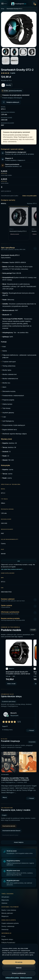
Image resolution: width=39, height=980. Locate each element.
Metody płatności (7, 912)
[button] (34, 3)
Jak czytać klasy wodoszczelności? (11, 569)
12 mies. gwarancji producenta (13, 90)
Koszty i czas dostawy (9, 909)
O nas (3, 935)
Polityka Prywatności (26, 977)
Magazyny (5, 915)
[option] (18, 776)
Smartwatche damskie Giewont (11, 829)
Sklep (2, 8)
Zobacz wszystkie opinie (29, 195)
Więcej (5, 796)
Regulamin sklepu (7, 938)
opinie (12, 73)
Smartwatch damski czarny (10, 834)
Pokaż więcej (19, 841)
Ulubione (4, 902)
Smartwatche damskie (8, 825)
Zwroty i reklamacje (8, 925)
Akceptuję (18, 962)
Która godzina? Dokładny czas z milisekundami (17, 777)
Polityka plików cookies (12, 977)
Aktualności (5, 773)
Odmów (19, 968)
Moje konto (5, 899)
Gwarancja (5, 928)
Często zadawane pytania (10, 922)
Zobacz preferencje (19, 973)
